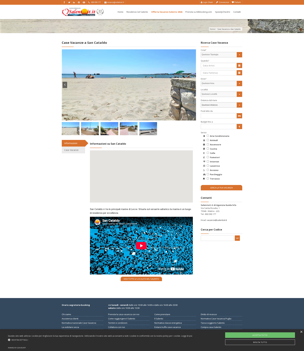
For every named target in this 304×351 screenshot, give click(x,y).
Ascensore (215, 144)
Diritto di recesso (209, 314)
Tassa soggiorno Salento (213, 322)
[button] (100, 339)
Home (120, 11)
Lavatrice (214, 165)
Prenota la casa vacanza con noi (123, 314)
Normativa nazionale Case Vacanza (79, 322)
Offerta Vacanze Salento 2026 (166, 11)
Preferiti (237, 2)
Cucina (213, 148)
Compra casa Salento (211, 327)
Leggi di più (186, 336)
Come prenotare (162, 314)
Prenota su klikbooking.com (198, 11)
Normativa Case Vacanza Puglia (216, 318)
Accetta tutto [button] (260, 335)
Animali (213, 140)
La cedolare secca (70, 327)
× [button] (301, 332)
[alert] (152, 340)
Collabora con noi (116, 327)
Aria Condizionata (219, 136)
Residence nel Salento (137, 11)
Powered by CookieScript (17, 348)
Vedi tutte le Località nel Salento (141, 278)
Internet (214, 161)
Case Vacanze (71, 149)
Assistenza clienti (70, 318)
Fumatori (214, 157)
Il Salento (158, 318)
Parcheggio (215, 174)
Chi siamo (66, 314)
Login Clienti (207, 2)
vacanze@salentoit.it (217, 220)
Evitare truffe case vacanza (167, 327)
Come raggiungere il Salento (121, 318)
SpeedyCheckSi (222, 11)
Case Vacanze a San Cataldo (229, 29)
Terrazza (214, 178)
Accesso (213, 170)
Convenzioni (223, 2)
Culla (212, 153)
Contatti (237, 11)
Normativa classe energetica (168, 322)
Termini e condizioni (117, 322)
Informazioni (70, 143)
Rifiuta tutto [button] (260, 342)
